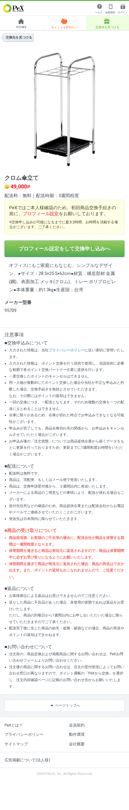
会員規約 (77, 725)
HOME (21, 27)
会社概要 (77, 744)
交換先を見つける (107, 27)
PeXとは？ (13, 725)
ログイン (123, 12)
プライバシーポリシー (67, 350)
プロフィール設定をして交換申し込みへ (64, 249)
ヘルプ (98, 12)
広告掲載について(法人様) (27, 760)
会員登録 (110, 12)
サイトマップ (16, 744)
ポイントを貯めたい (64, 27)
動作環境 (77, 734)
